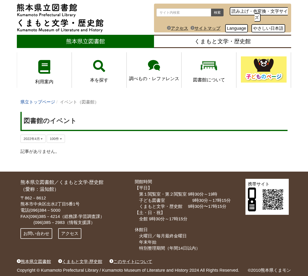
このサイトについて (132, 261)
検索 (217, 12)
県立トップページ (37, 102)
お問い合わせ (36, 233)
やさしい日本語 (268, 28)
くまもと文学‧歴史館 (82, 261)
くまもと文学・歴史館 (222, 41)
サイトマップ (207, 28)
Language (236, 28)
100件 (55, 139)
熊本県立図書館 (85, 41)
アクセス (179, 28)
